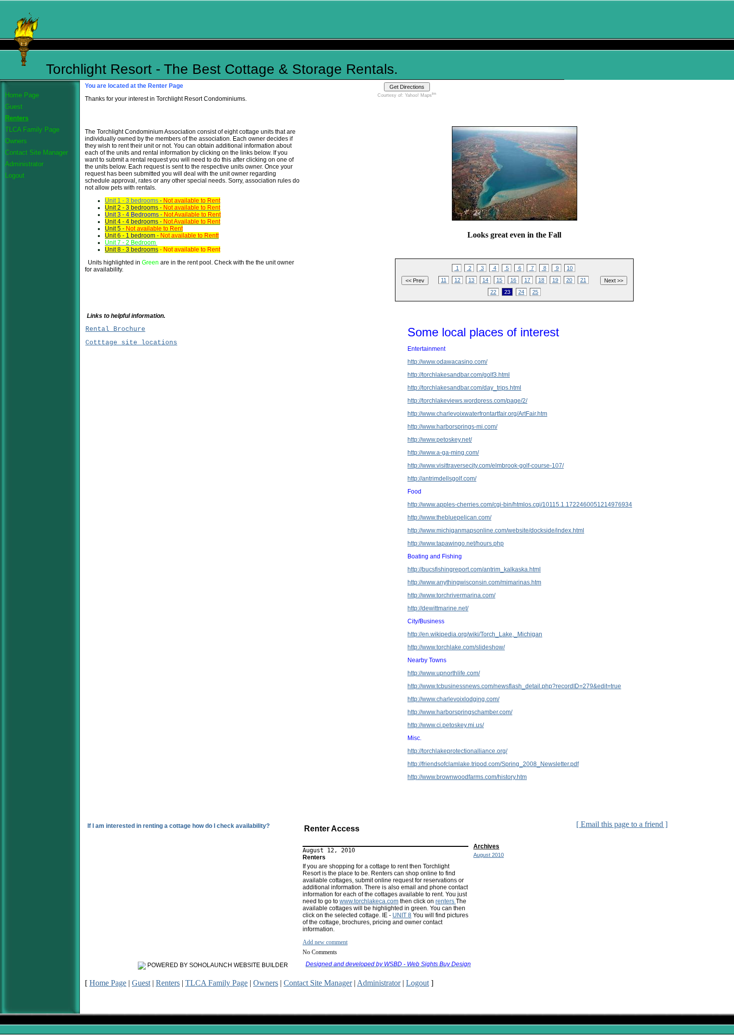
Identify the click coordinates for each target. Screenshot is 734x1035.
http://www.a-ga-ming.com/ (443, 452)
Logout (14, 175)
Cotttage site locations (131, 342)
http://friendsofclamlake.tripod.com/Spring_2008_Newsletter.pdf (493, 764)
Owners (16, 141)
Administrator (24, 164)
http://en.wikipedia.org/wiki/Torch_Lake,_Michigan (474, 634)
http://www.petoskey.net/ (439, 439)
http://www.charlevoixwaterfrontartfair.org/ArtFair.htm (477, 413)
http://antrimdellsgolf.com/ (441, 478)
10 (570, 268)
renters (445, 901)
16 (513, 280)
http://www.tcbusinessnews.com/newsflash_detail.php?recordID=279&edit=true (514, 686)
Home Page (22, 95)
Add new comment (325, 942)
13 (471, 280)
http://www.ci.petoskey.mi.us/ (445, 725)
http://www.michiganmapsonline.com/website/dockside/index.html (495, 530)
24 (521, 292)
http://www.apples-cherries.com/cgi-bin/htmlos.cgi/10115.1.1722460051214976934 (519, 504)
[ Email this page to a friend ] (622, 824)
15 (499, 280)
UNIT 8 (401, 915)
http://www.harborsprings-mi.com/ (452, 426)
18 (541, 280)
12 (457, 280)
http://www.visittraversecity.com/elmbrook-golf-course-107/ (485, 465)
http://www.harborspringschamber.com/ (459, 712)
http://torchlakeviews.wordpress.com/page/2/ (467, 400)
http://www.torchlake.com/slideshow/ (456, 647)
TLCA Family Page (32, 129)
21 (583, 280)
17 (527, 280)
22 (493, 292)
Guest (13, 106)
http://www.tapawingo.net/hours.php (455, 543)
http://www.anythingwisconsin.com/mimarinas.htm (474, 582)
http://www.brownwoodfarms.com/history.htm (467, 777)
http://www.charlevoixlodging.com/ (453, 699)
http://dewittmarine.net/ (437, 608)
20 (569, 280)
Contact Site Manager (36, 152)
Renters (16, 118)
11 (443, 280)
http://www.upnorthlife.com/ (443, 673)
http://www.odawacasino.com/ (447, 361)
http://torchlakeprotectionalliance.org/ (457, 751)
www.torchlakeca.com (369, 901)
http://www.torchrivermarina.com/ (451, 595)
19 (555, 280)
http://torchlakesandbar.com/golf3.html (458, 374)
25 (535, 292)
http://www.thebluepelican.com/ (449, 517)
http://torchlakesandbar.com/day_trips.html (464, 387)
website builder (261, 965)
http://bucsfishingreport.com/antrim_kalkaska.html (474, 569)
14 (485, 280)
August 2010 (488, 855)
